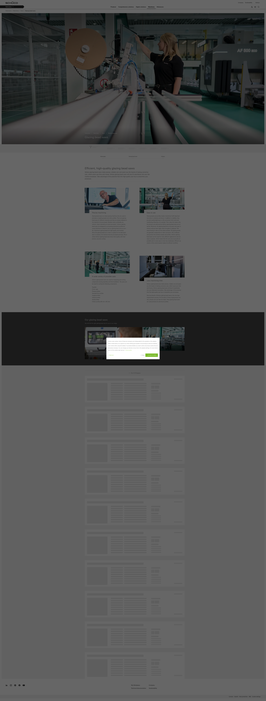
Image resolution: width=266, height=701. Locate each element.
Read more (111, 355)
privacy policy (129, 350)
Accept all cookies (152, 355)
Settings (143, 355)
